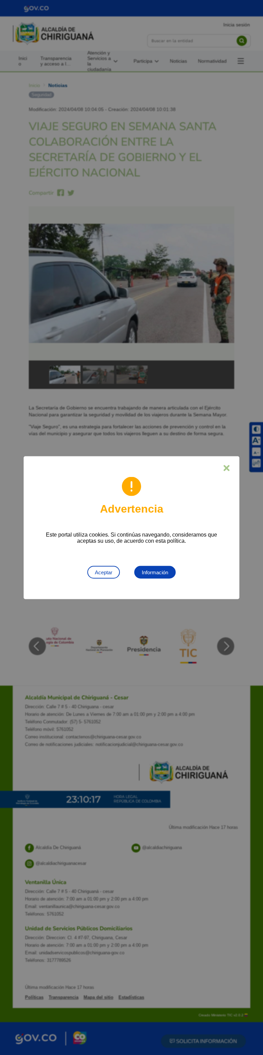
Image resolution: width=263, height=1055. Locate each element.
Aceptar (103, 572)
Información (155, 572)
